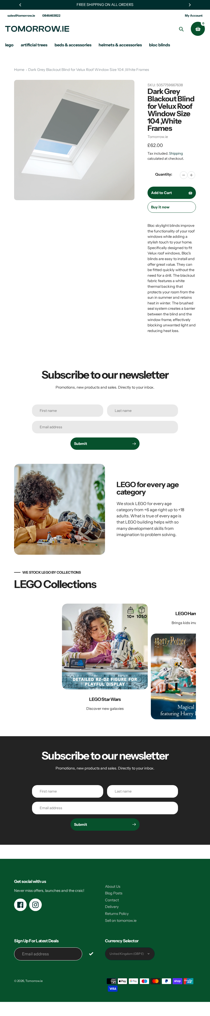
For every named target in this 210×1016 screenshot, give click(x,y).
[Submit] (91, 953)
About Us (112, 886)
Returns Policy (117, 913)
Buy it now (160, 207)
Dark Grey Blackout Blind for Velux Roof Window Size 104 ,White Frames (88, 69)
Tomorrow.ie (158, 136)
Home (19, 69)
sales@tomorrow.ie (21, 15)
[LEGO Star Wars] (105, 661)
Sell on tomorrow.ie (120, 920)
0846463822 (51, 15)
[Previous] (20, 4)
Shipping (176, 153)
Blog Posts (113, 893)
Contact (112, 900)
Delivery (112, 906)
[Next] (189, 4)
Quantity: (163, 174)
